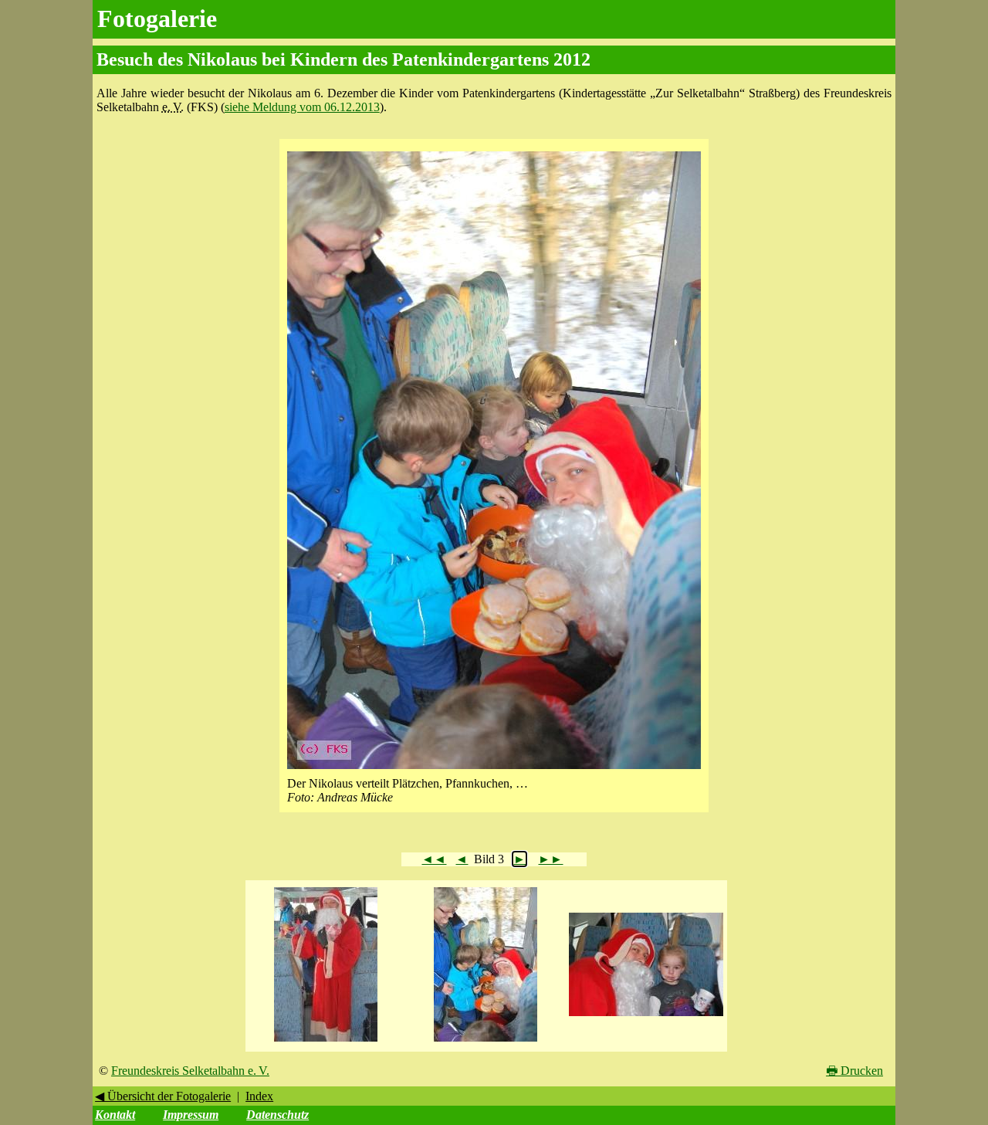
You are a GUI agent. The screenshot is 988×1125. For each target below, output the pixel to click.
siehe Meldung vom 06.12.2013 (302, 107)
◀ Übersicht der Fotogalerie (163, 1096)
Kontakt (115, 1114)
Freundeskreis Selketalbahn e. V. (190, 1070)
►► (550, 859)
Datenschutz (277, 1114)
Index (259, 1096)
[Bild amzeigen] (325, 1042)
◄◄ (433, 859)
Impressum (190, 1114)
